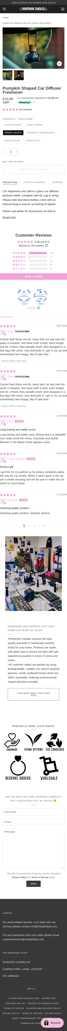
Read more (9, 217)
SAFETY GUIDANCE (35, 182)
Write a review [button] (33, 276)
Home (6, 17)
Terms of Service (40, 877)
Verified (31, 307)
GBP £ (30, 988)
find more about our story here (33, 694)
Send (34, 883)
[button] (11, 109)
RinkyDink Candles (22, 998)
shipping (57, 182)
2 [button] (29, 525)
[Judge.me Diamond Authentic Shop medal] (24, 295)
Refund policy (53, 1013)
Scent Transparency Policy (28, 1018)
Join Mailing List (16, 1003)
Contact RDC (48, 998)
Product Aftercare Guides (43, 1003)
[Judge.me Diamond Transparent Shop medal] (40, 295)
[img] (8, 326)
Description (10, 182)
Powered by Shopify (32, 1023)
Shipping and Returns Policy (44, 1008)
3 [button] (34, 525)
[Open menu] (7, 9)
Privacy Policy (19, 877)
